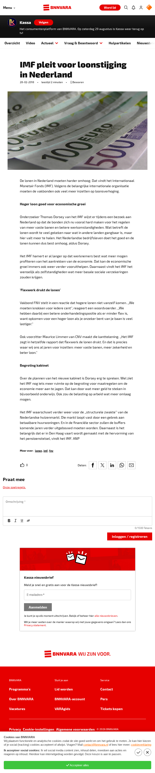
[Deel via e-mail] (131, 465)
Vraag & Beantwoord (81, 43)
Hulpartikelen (120, 43)
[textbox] (77, 506)
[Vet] (9, 521)
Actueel (47, 43)
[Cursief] (15, 521)
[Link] (28, 521)
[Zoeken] (126, 7)
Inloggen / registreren (129, 536)
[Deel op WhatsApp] (122, 465)
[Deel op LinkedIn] (112, 465)
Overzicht (12, 43)
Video (30, 43)
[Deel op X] (102, 465)
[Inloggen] (141, 7)
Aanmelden (38, 607)
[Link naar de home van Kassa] (12, 22)
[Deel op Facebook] (93, 465)
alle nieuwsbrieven (106, 615)
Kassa (25, 22)
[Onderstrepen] (22, 521)
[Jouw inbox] (133, 7)
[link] (38, 450)
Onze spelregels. (14, 487)
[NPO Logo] (149, 8)
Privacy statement (35, 625)
